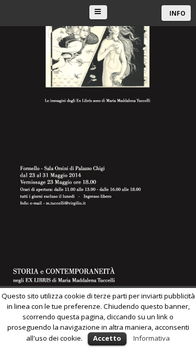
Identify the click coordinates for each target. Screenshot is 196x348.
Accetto (107, 338)
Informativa (151, 338)
